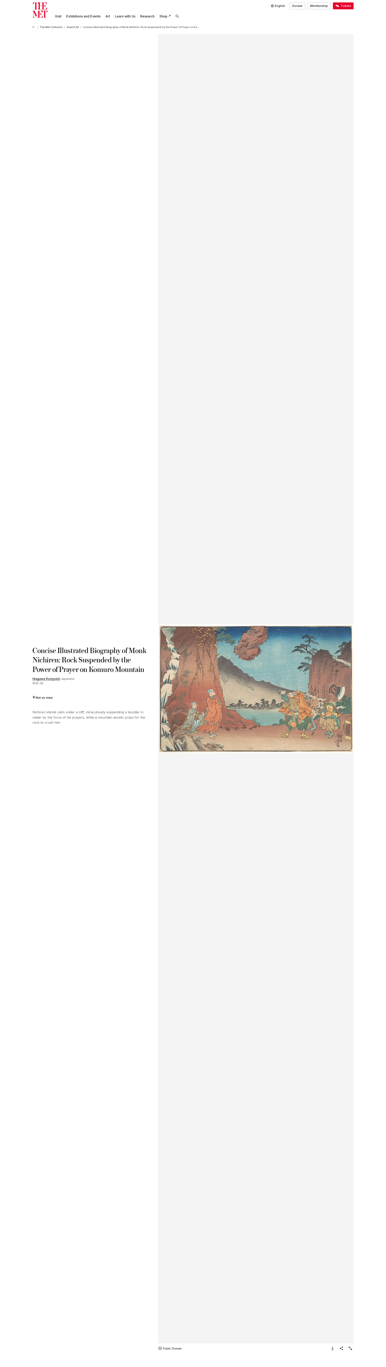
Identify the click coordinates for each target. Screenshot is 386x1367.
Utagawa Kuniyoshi (46, 678)
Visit (58, 16)
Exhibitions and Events (83, 16)
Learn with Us (125, 16)
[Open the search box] (177, 16)
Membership (319, 6)
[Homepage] (40, 10)
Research (147, 16)
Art (107, 16)
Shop (163, 16)
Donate (297, 6)
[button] (256, 688)
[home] (34, 27)
